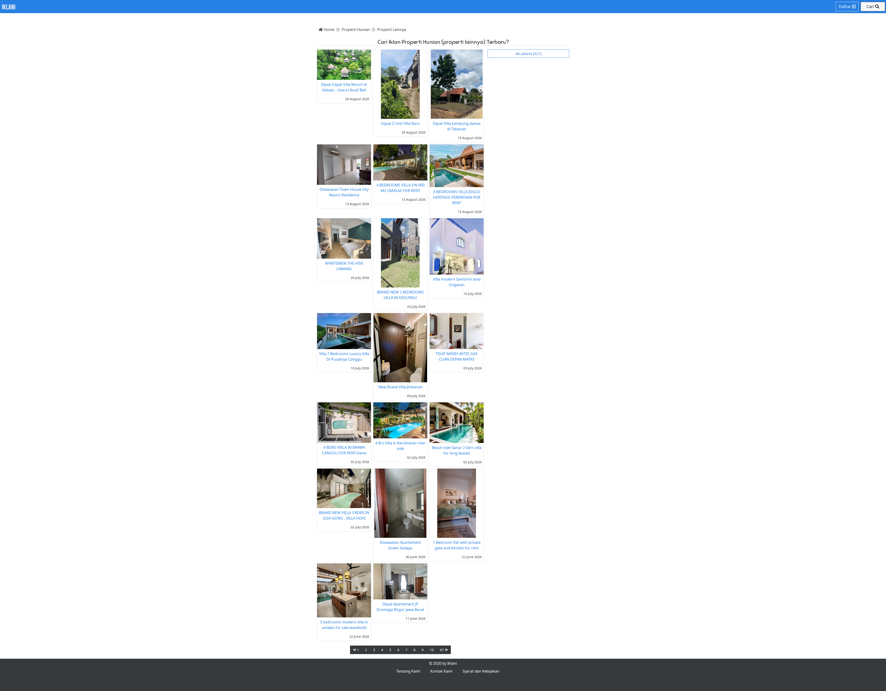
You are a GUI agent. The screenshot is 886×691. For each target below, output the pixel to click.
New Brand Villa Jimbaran (400, 386)
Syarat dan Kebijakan (481, 671)
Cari (870, 6)
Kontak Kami (441, 671)
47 (442, 649)
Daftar (845, 6)
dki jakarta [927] (528, 53)
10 (432, 649)
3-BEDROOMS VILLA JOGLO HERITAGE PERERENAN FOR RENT (456, 197)
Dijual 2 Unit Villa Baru (400, 123)
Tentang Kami (408, 671)
